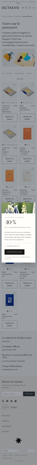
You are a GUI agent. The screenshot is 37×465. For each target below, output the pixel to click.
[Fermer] (32, 205)
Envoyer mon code (14, 252)
